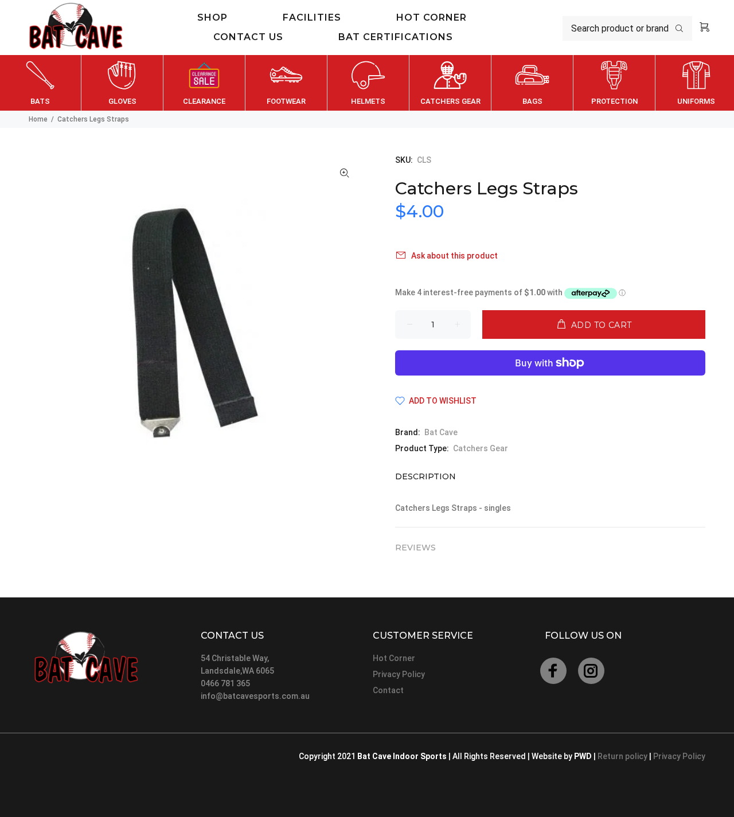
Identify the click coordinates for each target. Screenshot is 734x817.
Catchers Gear (480, 448)
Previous (11, 83)
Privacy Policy (399, 674)
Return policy (623, 756)
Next (723, 83)
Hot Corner (394, 658)
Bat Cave (441, 432)
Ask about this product (454, 255)
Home (38, 119)
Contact (388, 690)
